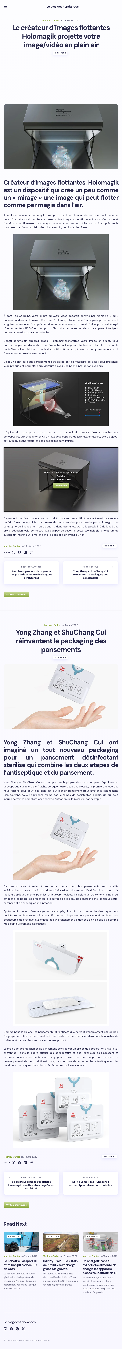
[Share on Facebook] (19, 552)
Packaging (60, 658)
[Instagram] (5, 1329)
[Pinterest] (17, 1329)
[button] (5, 6)
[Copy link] (31, 552)
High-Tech (60, 53)
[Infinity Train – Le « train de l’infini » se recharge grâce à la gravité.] (61, 1242)
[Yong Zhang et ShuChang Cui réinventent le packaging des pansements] (90, 572)
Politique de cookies (61, 479)
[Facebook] (11, 1329)
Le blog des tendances (62, 6)
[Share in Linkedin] (25, 552)
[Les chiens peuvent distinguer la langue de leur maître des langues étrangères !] (31, 572)
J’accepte (61, 485)
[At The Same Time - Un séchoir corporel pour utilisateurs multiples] (90, 1183)
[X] (23, 1329)
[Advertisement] (61, 82)
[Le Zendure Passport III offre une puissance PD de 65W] (21, 1242)
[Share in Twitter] (13, 552)
